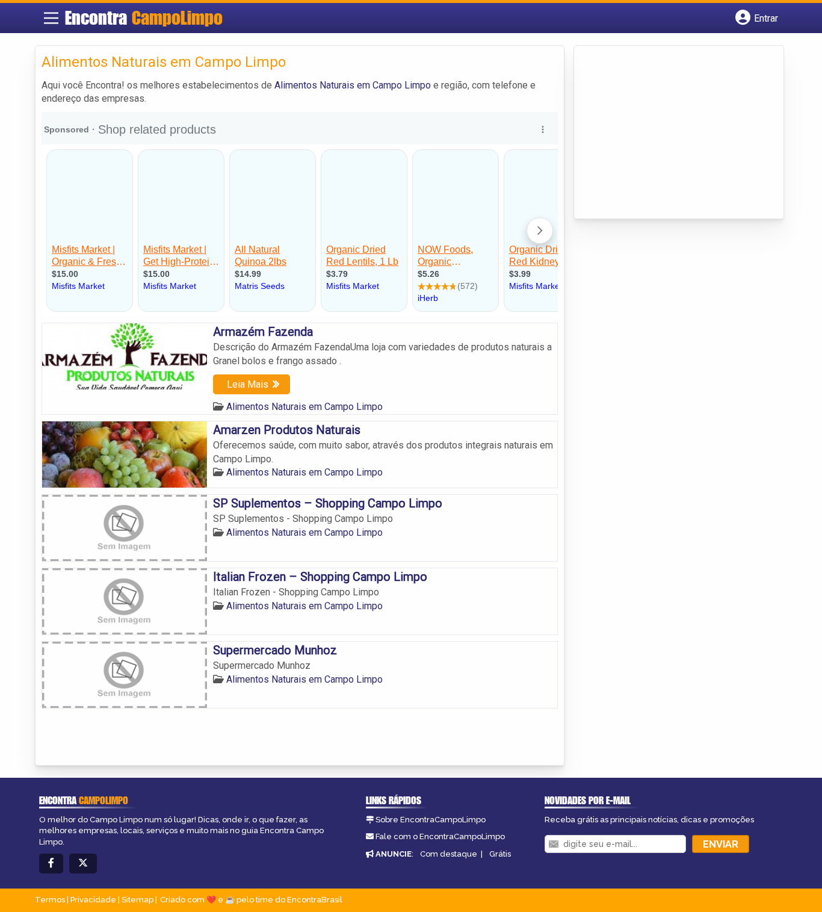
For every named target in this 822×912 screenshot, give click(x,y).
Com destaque (448, 853)
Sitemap (137, 899)
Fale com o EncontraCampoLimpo (440, 836)
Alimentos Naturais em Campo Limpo (352, 85)
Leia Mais (247, 384)
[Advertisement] (670, 133)
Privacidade (93, 899)
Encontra (144, 17)
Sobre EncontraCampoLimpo (430, 819)
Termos (50, 899)
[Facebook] (51, 863)
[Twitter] (83, 863)
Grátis (500, 853)
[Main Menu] (51, 18)
